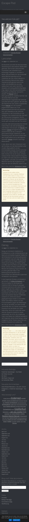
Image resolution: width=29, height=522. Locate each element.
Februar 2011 (5, 443)
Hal (9, 412)
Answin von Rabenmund (13, 400)
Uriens (21, 421)
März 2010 (4, 466)
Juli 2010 (4, 458)
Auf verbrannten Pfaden (7, 380)
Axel (5, 61)
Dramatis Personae (15, 52)
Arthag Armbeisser (16, 281)
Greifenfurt (20, 409)
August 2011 (5, 437)
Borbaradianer (6, 404)
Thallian (9, 421)
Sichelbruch (20, 419)
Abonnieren (5, 490)
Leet (10, 413)
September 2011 (6, 435)
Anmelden (4, 497)
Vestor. (24, 421)
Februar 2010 (5, 468)
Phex (5, 417)
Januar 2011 (5, 445)
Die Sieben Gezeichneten (21, 406)
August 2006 (5, 474)
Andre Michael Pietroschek (8, 386)
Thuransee (14, 421)
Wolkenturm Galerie (20, 166)
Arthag (13, 331)
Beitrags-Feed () (7, 499)
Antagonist (21, 400)
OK (10, 520)
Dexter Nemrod (10, 406)
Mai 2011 (4, 441)
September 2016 (6, 433)
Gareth (12, 409)
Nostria (5, 416)
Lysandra (22, 413)
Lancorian (6, 58)
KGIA (24, 412)
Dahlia (15, 404)
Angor (4, 400)
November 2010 (6, 450)
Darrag (5, 245)
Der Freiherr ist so (7, 374)
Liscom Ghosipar (16, 413)
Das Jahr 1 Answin (21, 386)
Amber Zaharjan (6, 398)
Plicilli (8, 417)
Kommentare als (7, 501)
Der (4, 376)
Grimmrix (5, 412)
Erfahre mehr (16, 520)
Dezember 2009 (6, 472)
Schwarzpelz (5, 419)
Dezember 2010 (6, 447)
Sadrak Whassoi (13, 417)
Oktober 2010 (5, 452)
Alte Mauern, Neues (8, 378)
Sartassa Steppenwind (22, 417)
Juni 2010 (4, 460)
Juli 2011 (4, 439)
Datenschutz (5, 513)
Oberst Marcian (14, 416)
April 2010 (4, 464)
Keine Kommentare (8, 55)
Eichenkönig (7, 409)
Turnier (18, 421)
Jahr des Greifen (16, 412)
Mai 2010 (4, 462)
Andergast (16, 398)
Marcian (11, 94)
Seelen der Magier (12, 419)
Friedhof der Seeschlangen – (12, 372)
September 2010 (6, 454)
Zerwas (9, 129)
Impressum (4, 511)
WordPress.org (5, 503)
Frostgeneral (5, 388)
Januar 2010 (5, 470)
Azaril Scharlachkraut (21, 402)
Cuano (12, 404)
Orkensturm (23, 416)
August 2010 (5, 456)
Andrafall (23, 398)
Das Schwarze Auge (21, 404)
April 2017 (4, 431)
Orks (3, 417)
